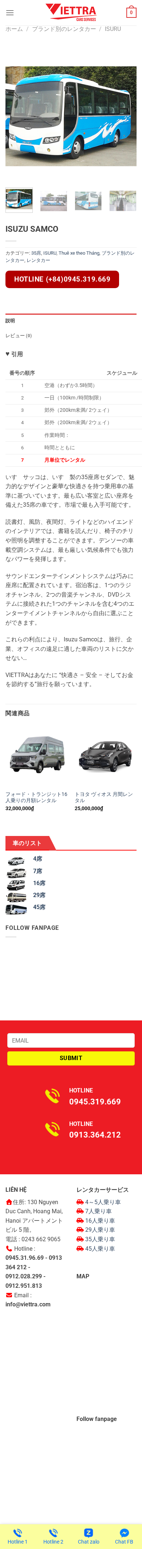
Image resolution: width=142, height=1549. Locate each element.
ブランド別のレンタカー (64, 28)
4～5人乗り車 (103, 1202)
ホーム (14, 28)
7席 (37, 871)
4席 (37, 858)
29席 (39, 895)
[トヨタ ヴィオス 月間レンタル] (106, 756)
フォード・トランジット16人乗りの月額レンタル (36, 797)
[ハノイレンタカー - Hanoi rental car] (71, 13)
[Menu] (9, 12)
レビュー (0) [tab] (18, 335)
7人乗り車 (98, 1211)
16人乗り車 (100, 1220)
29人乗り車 (100, 1229)
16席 (39, 883)
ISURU (113, 28)
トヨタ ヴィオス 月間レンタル (104, 797)
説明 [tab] (10, 320)
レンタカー (38, 260)
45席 (39, 907)
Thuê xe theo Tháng (79, 253)
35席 (36, 253)
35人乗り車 (100, 1239)
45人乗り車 (100, 1248)
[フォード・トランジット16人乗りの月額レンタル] (36, 756)
